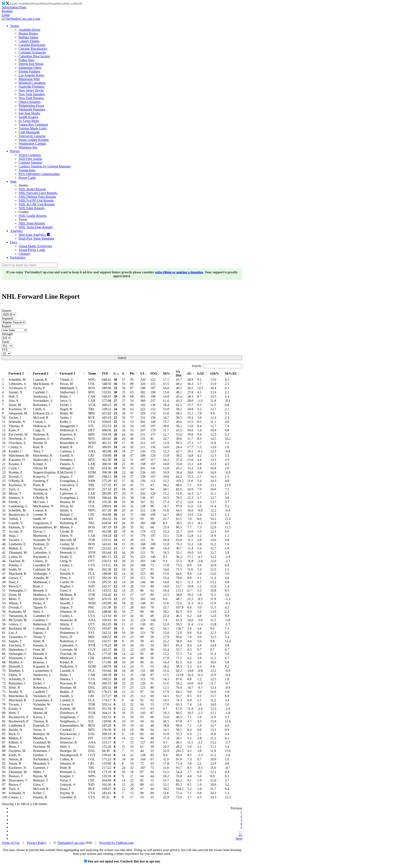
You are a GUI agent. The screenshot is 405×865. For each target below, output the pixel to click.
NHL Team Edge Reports (36, 227)
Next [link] (239, 838)
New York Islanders (32, 94)
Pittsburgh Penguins (32, 109)
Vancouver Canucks (32, 136)
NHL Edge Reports (32, 208)
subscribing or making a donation (179, 272)
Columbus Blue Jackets (34, 56)
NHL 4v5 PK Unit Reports (37, 204)
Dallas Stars (26, 60)
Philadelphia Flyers (31, 105)
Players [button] (15, 151)
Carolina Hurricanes (32, 45)
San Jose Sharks (29, 113)
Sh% (166, 373)
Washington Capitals (32, 143)
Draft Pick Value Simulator (36, 238)
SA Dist (178, 373)
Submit (122, 357)
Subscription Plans (14, 7)
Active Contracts (30, 155)
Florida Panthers (29, 71)
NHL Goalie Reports (32, 215)
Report (6, 326)
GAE (200, 373)
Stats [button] (13, 181)
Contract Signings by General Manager (45, 166)
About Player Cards (32, 250)
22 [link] (240, 835)
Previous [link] (236, 808)
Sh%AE (231, 373)
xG (189, 373)
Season (6, 310)
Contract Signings (30, 162)
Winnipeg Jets (28, 147)
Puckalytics (17, 257)
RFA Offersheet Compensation (39, 174)
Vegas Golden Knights (34, 140)
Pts (132, 373)
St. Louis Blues (29, 121)
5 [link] (241, 827)
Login (6, 15)
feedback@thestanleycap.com (50, 3)
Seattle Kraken (28, 117)
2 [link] (241, 816)
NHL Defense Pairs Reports (37, 196)
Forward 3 (67, 373)
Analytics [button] (16, 231)
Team (5, 342)
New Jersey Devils (31, 90)
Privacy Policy (36, 843)
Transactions (27, 170)
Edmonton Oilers (30, 67)
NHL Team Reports (32, 223)
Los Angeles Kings (31, 75)
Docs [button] (13, 242)
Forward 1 (16, 373)
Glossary (24, 253)
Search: (197, 366)
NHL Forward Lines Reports (38, 193)
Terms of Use (11, 843)
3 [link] (241, 819)
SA (142, 373)
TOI (4, 349)
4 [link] (241, 823)
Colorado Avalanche (32, 52)
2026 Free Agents (30, 159)
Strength (7, 334)
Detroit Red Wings (31, 64)
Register (7, 11)
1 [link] (241, 812)
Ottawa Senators (29, 102)
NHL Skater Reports (32, 189)
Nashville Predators (32, 86)
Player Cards (27, 177)
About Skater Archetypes (35, 246)
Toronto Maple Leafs (33, 128)
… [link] (240, 831)
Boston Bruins (28, 33)
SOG (153, 373)
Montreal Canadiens (32, 83)
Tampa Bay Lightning (33, 124)
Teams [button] (14, 26)
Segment (7, 318)
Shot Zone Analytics (33, 234)
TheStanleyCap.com (70, 843)
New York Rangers (31, 98)
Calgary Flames (29, 41)
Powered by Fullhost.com (116, 843)
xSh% (214, 373)
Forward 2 (40, 373)
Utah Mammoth (29, 132)
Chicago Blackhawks (33, 48)
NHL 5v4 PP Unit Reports (36, 200)
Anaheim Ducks (29, 29)
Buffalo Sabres (28, 37)
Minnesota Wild (29, 79)
